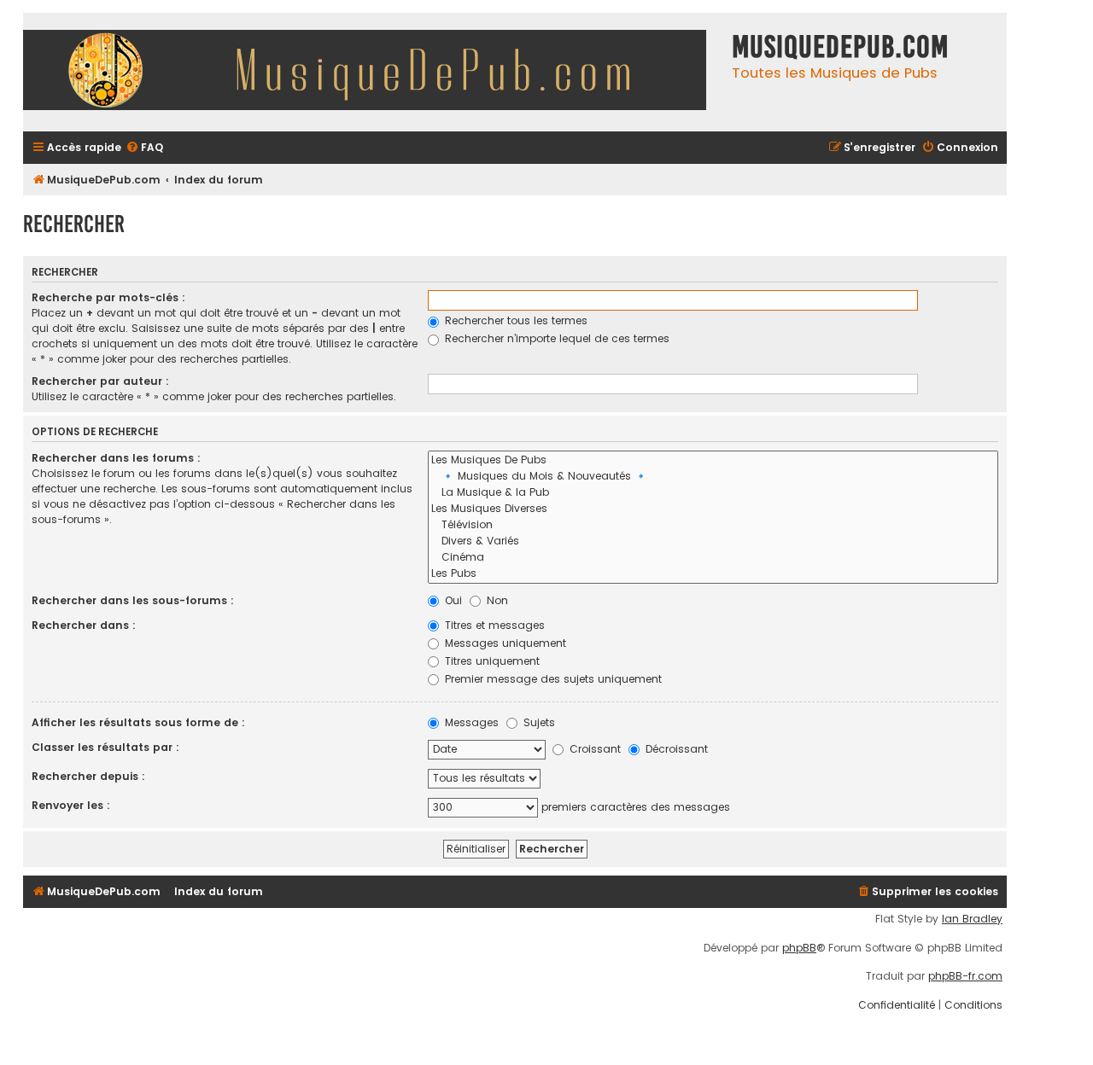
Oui (451, 600)
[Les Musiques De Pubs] (713, 460)
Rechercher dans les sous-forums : (133, 600)
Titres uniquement (490, 661)
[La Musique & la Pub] (713, 493)
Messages (470, 722)
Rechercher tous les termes (514, 320)
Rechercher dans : (84, 625)
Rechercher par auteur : (100, 381)
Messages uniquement (503, 643)
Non (495, 600)
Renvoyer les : (71, 805)
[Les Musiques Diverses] (713, 509)
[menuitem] (144, 148)
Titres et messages (493, 625)
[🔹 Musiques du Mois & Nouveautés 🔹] (713, 476)
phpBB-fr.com (965, 976)
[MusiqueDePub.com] (373, 72)
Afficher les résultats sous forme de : (138, 722)
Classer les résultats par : (105, 747)
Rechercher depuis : (88, 776)
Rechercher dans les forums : (116, 458)
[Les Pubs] (713, 574)
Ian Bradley (972, 919)
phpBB (799, 948)
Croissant (593, 749)
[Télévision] (713, 525)
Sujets (537, 722)
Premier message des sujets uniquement (551, 679)
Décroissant (675, 749)
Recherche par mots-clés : (108, 297)
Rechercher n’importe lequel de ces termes (555, 338)
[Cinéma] (713, 558)
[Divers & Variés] (713, 541)
